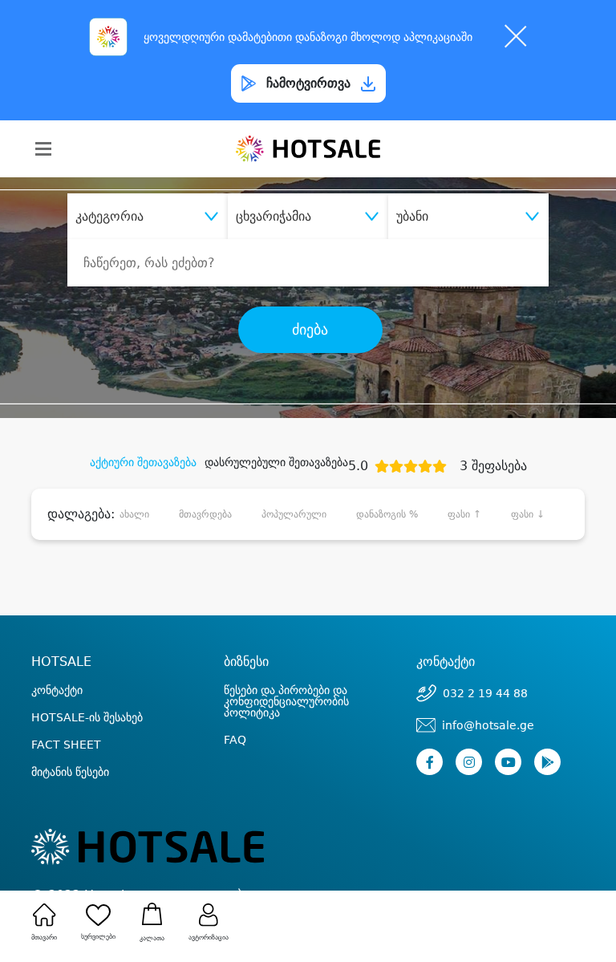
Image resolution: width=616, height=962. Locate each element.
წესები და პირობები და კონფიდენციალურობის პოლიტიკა (286, 701)
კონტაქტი (57, 690)
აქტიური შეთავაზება (143, 462)
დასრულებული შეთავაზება (276, 462)
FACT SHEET (66, 744)
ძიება (310, 330)
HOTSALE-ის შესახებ (87, 717)
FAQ (235, 739)
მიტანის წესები (70, 771)
